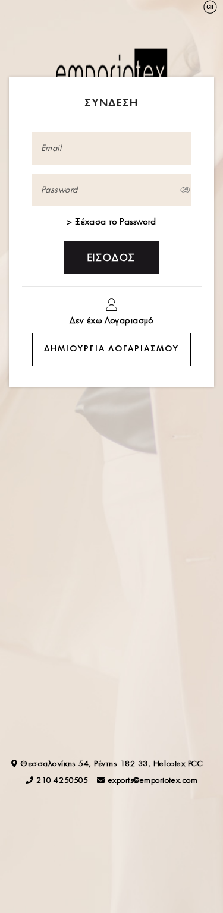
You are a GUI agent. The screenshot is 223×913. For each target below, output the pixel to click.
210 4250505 (62, 781)
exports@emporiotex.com (152, 781)
